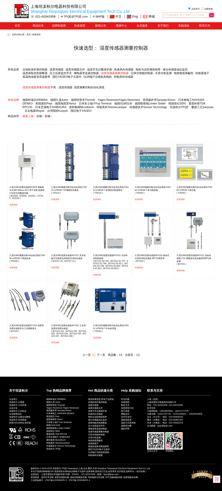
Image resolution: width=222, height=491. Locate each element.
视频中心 (121, 25)
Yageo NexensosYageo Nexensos (119, 99)
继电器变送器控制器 (86, 73)
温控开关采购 (47, 477)
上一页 (86, 354)
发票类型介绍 (127, 408)
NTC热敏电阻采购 (113, 477)
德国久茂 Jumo (53, 402)
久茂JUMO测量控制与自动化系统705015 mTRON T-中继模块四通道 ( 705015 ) (69, 190)
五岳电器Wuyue (34, 110)
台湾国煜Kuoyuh (57, 110)
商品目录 (38, 25)
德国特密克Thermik (83, 99)
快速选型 (79, 25)
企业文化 (13, 408)
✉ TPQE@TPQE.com (74, 16)
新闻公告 (100, 25)
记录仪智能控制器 (142, 73)
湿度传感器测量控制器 (115, 73)
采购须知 (183, 25)
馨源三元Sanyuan (202, 107)
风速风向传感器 (124, 69)
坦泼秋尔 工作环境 (17, 405)
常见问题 (125, 399)
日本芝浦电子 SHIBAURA (58, 437)
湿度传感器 (65, 87)
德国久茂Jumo (59, 99)
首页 (17, 25)
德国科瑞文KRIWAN (35, 99)
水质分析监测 (163, 73)
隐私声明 (125, 428)
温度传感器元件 (75, 69)
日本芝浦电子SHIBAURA (50, 107)
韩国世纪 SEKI (53, 431)
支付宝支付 (126, 417)
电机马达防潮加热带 (148, 69)
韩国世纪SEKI (177, 103)
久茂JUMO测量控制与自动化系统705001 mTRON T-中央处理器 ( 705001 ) (111, 328)
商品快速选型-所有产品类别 (101, 399)
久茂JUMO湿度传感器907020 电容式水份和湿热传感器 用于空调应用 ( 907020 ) (152, 258)
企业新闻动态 (15, 414)
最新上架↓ (29, 116)
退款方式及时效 (128, 423)
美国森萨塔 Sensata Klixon (58, 410)
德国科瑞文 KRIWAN (56, 399)
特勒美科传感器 (123, 76)
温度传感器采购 (62, 477)
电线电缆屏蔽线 (183, 73)
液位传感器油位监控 (175, 69)
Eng (134, 16)
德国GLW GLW (53, 425)
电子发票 (125, 411)
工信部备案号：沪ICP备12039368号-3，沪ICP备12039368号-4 (60, 480)
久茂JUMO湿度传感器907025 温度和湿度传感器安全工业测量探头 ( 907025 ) (26, 328)
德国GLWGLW (123, 103)
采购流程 (125, 402)
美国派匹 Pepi (52, 416)
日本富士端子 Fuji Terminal (58, 422)
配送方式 (125, 405)
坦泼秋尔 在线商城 (17, 420)
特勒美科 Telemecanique (58, 443)
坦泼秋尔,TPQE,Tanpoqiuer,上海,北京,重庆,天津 (75, 468)
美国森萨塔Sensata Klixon (159, 99)
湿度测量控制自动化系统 (89, 87)
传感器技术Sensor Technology (148, 107)
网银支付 (125, 414)
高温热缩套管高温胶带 (36, 76)
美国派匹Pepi (43, 103)
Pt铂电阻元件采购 (96, 477)
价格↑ (39, 116)
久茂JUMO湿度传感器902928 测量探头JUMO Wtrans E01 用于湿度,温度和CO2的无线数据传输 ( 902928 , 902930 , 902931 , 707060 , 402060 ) (26, 193)
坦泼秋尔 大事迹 (16, 402)
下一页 (101, 354)
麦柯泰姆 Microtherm (56, 440)
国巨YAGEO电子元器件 (67, 76)
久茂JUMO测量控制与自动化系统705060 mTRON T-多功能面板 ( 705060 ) (152, 190)
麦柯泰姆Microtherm (81, 107)
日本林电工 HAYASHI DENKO (60, 413)
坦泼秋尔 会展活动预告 (20, 417)
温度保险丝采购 (130, 477)
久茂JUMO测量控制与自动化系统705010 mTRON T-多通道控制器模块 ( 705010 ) (111, 190)
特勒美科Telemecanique (112, 107)
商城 (151, 16)
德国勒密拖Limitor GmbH (150, 103)
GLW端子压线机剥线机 (98, 76)
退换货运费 (126, 426)
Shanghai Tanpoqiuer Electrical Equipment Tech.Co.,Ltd (123, 468)
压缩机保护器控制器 (35, 69)
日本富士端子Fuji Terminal (95, 103)
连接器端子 (202, 73)
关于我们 (163, 25)
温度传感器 (56, 69)
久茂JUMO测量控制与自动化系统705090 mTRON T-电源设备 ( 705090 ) (27, 258)
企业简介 (13, 399)
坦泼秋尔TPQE (179, 107)
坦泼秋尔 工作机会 (17, 411)
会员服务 (142, 25)
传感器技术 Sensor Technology (60, 446)
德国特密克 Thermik (55, 405)
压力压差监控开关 (61, 73)
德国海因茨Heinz (65, 103)
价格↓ (48, 116)
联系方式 (204, 25)
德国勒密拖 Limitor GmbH (58, 428)
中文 (118, 16)
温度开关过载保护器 (99, 69)
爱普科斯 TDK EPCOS (56, 434)
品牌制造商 (59, 25)
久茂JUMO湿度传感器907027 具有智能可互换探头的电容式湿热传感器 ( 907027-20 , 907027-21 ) (68, 258)
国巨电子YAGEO (81, 110)
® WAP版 (99, 16)
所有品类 (13, 69)
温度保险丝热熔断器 (35, 73)
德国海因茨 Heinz (54, 419)
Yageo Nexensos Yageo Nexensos (62, 408)
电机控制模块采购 (78, 477)
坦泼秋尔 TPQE (53, 449)
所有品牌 (13, 99)
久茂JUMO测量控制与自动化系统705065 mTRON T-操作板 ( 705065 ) (194, 190)
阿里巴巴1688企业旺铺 (20, 423)
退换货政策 (126, 420)
